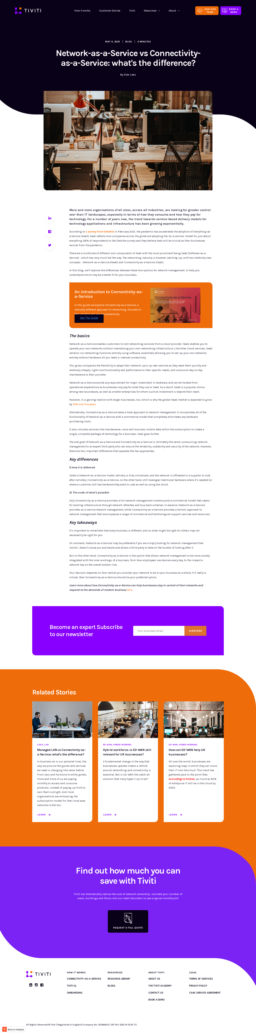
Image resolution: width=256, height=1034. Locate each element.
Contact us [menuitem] (155, 992)
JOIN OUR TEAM (210, 11)
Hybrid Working (122, 744)
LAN (46, 744)
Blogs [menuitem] (111, 985)
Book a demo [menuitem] (156, 999)
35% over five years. (84, 404)
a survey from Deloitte (100, 231)
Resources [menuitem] (150, 10)
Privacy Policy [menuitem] (198, 985)
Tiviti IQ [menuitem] (71, 985)
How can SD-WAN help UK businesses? (187, 752)
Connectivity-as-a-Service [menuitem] (84, 978)
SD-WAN (107, 744)
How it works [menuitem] (82, 10)
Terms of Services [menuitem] (201, 978)
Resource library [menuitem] (119, 978)
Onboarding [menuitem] (74, 992)
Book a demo (233, 11)
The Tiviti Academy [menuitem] (160, 985)
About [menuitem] (172, 10)
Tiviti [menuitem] (132, 10)
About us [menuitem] (154, 978)
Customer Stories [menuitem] (109, 10)
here (129, 589)
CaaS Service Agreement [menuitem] (205, 992)
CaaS (40, 744)
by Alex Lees (128, 74)
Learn (41, 814)
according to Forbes (182, 779)
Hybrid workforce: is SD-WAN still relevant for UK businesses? (127, 752)
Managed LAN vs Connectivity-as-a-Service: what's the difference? (61, 752)
